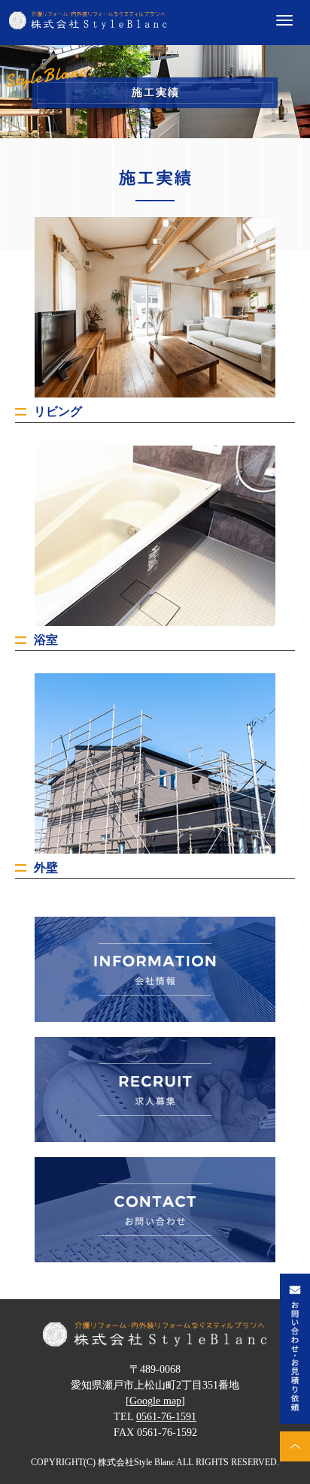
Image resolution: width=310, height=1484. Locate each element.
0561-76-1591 (166, 1416)
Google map (155, 1401)
